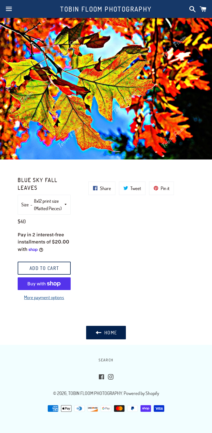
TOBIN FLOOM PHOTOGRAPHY (106, 9)
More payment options (44, 297)
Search (106, 359)
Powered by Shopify (141, 393)
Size (25, 204)
